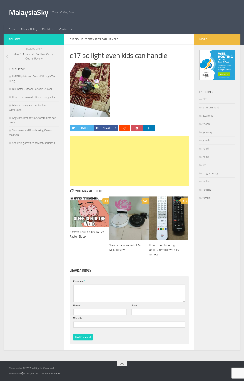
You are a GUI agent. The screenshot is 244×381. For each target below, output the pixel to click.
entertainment (211, 107)
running (207, 189)
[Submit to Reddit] (125, 128)
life (204, 165)
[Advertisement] (129, 161)
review (206, 181)
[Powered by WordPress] (22, 373)
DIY (204, 99)
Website (77, 318)
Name (77, 305)
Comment (79, 281)
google (206, 140)
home (206, 156)
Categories (206, 92)
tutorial (206, 198)
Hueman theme (52, 373)
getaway (207, 132)
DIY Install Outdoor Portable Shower (32, 89)
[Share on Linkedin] (149, 128)
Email (135, 305)
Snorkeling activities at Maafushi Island (33, 143)
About (12, 29)
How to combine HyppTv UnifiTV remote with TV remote (164, 249)
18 (186, 201)
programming (210, 173)
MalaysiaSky (28, 12)
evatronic (208, 115)
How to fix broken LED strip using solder (34, 97)
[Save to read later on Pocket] (137, 128)
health (206, 148)
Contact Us (66, 29)
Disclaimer (48, 29)
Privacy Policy (29, 29)
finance (207, 124)
